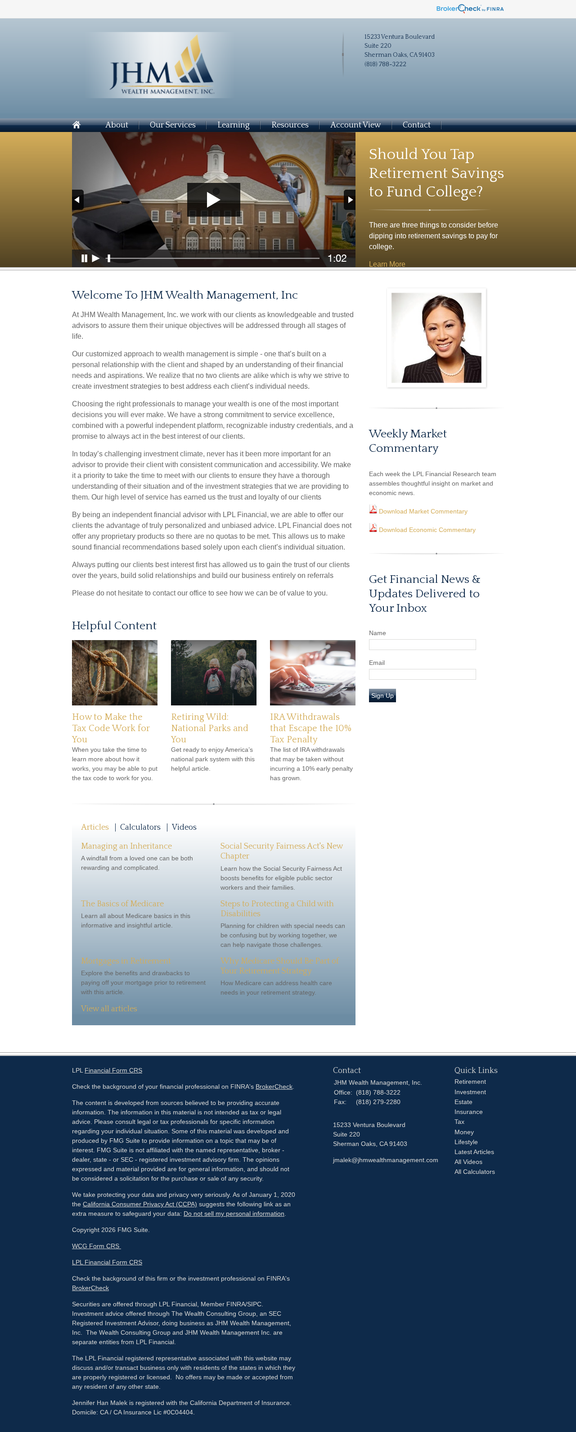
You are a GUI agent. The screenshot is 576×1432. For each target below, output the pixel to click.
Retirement (470, 1081)
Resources (290, 125)
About (116, 125)
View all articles (109, 1009)
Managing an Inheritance (126, 846)
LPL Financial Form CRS (107, 1262)
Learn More (387, 264)
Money (464, 1132)
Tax (459, 1121)
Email (377, 662)
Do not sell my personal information (234, 1213)
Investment (470, 1092)
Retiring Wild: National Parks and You (209, 728)
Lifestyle (466, 1142)
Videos (184, 827)
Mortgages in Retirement (126, 961)
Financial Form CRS (113, 1070)
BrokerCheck (274, 1086)
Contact (417, 125)
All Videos (468, 1161)
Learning (233, 125)
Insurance (468, 1111)
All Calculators (474, 1171)
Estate (463, 1101)
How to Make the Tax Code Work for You (111, 728)
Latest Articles (474, 1151)
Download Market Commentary (422, 511)
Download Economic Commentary (426, 529)
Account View (355, 125)
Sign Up (382, 695)
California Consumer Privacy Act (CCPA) (140, 1204)
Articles (95, 827)
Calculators (140, 827)
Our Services (173, 125)
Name (377, 632)
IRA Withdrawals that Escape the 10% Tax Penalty (310, 728)
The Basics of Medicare (122, 904)
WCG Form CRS (96, 1246)
